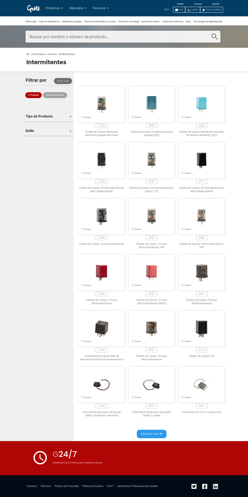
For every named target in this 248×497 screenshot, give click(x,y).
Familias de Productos (55, 95)
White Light (31, 21)
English (180, 4)
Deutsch (215, 4)
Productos (52, 8)
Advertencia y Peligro (44, 54)
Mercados (76, 8)
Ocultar (234, 375)
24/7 (166, 9)
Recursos (99, 8)
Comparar (124, 463)
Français (198, 4)
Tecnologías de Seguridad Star (207, 21)
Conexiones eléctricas (173, 21)
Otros (188, 21)
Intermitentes (67, 54)
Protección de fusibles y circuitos (100, 21)
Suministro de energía (128, 21)
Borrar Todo (63, 81)
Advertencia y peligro (72, 21)
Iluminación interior (150, 21)
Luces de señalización (49, 21)
